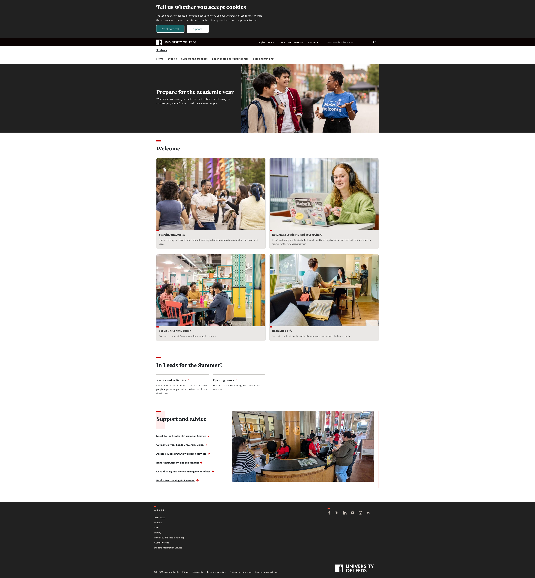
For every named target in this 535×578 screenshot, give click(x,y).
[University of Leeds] (358, 568)
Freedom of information (240, 571)
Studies (172, 58)
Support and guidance (194, 58)
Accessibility (198, 571)
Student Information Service (168, 547)
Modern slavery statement (267, 571)
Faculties (312, 42)
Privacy (185, 571)
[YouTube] (352, 513)
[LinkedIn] (345, 513)
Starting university (172, 235)
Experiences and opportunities (230, 58)
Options (197, 29)
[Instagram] (360, 513)
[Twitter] (337, 513)
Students (161, 50)
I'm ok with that (170, 29)
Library (157, 532)
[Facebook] (329, 513)
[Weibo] (368, 513)
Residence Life (282, 331)
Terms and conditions (216, 571)
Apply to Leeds (265, 42)
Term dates (159, 517)
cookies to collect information (182, 15)
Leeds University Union (290, 42)
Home (159, 58)
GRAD (157, 527)
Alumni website (161, 542)
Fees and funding (263, 58)
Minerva (158, 522)
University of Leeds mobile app (169, 537)
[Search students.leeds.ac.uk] (374, 42)
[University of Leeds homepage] (176, 42)
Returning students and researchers (297, 235)
